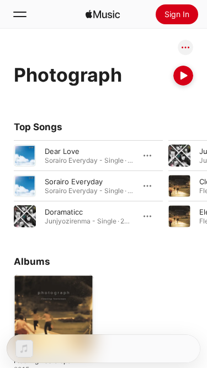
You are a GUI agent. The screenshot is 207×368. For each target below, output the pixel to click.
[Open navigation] (20, 14)
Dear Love (62, 151)
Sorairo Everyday (74, 181)
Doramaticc (64, 211)
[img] (103, 14)
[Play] (183, 76)
